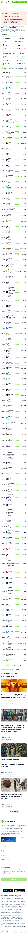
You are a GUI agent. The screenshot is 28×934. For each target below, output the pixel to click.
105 (20, 665)
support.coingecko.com (10, 22)
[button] (14, 811)
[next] (23, 665)
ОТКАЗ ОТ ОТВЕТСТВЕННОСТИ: (10, 895)
